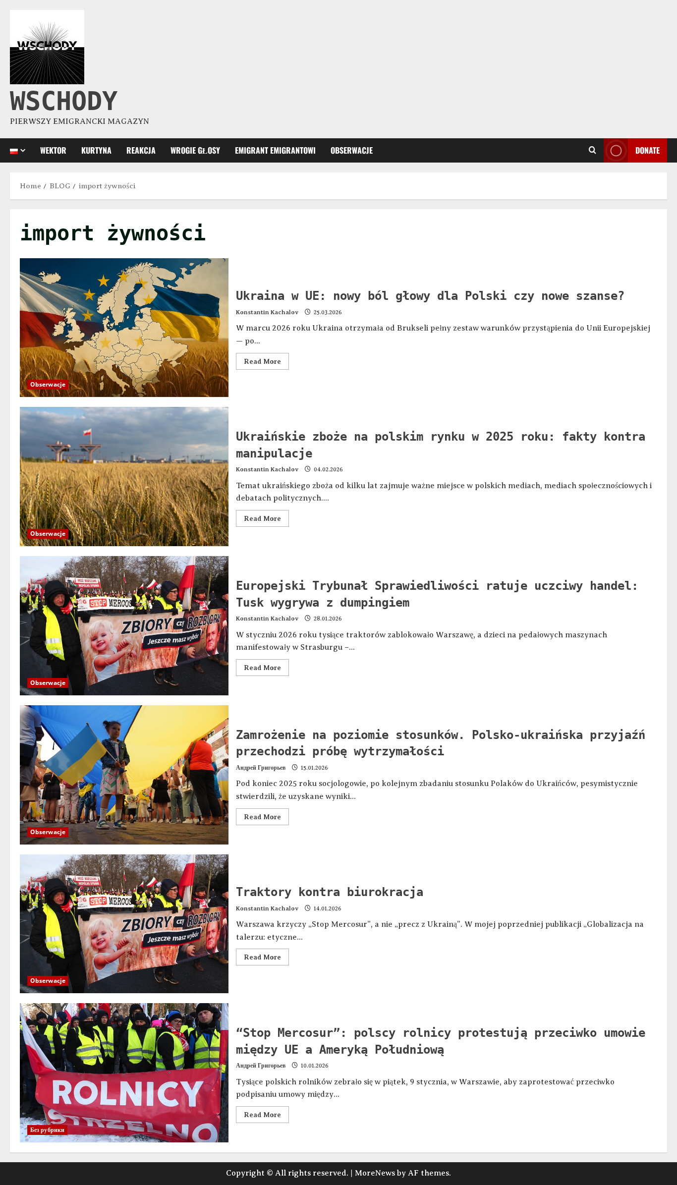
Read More (266, 359)
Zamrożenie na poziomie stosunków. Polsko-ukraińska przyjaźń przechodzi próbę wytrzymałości (124, 775)
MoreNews (375, 1173)
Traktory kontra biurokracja (124, 924)
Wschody (63, 101)
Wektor (53, 150)
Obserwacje (352, 150)
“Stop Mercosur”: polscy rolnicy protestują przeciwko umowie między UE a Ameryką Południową (124, 1072)
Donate (647, 150)
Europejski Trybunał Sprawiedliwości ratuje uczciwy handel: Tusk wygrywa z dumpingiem (124, 625)
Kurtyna (96, 150)
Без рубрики (47, 1130)
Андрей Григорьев (260, 767)
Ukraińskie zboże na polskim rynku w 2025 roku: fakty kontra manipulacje (124, 476)
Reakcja (141, 150)
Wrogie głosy (195, 150)
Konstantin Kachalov (267, 312)
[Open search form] (592, 150)
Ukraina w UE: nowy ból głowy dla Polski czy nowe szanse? (124, 327)
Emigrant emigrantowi (275, 150)
